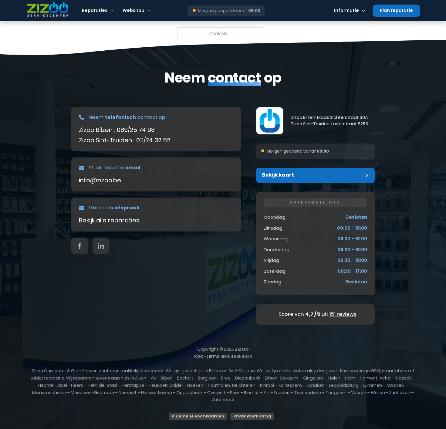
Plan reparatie (396, 10)
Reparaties (94, 10)
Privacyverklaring (252, 416)
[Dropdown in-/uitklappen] (111, 10)
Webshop (133, 10)
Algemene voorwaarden (198, 416)
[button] (315, 175)
